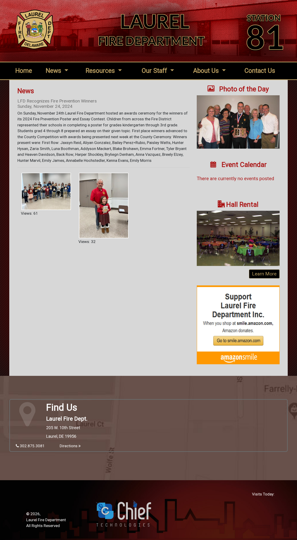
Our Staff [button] (155, 70)
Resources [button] (101, 70)
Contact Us (259, 70)
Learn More (264, 274)
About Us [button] (206, 70)
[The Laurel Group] (238, 124)
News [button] (54, 70)
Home (23, 70)
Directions (69, 446)
